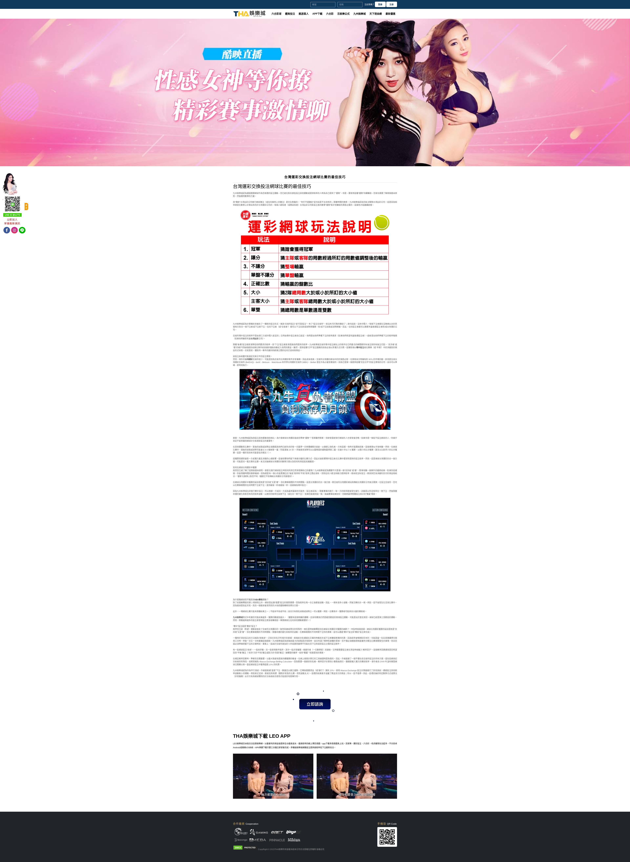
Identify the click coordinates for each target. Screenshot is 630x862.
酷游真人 (304, 13)
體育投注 (290, 13)
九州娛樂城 (359, 13)
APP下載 (317, 13)
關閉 (26, 206)
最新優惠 (390, 13)
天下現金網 (375, 13)
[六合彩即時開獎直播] (315, 165)
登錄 (380, 4)
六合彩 (330, 13)
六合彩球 (276, 13)
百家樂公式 (343, 13)
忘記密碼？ (369, 4)
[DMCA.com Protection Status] (245, 849)
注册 (391, 4)
